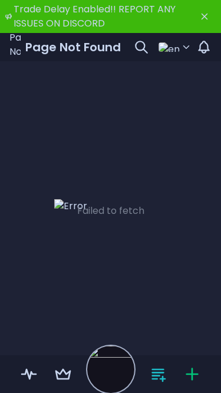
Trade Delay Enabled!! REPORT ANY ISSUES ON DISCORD (95, 16)
